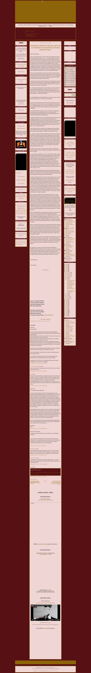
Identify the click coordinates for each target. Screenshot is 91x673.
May (67, 293)
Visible (31, 467)
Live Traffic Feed (70, 65)
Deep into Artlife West (70, 341)
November (69, 273)
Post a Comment (33, 479)
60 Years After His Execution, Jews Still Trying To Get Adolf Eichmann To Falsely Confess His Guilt (69, 329)
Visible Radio (68, 245)
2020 (67, 271)
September (69, 275)
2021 (67, 270)
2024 (67, 266)
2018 (67, 300)
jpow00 (31, 374)
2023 (67, 267)
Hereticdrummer (33, 448)
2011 (67, 308)
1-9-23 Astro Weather (69, 339)
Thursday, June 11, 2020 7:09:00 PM (38, 385)
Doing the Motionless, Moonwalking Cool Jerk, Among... (71, 284)
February (68, 297)
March (68, 296)
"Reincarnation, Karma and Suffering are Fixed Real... (71, 281)
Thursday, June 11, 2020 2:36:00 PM (38, 371)
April (68, 294)
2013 (67, 306)
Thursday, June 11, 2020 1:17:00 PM (38, 363)
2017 (67, 301)
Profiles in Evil (68, 253)
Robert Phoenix (69, 338)
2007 (67, 313)
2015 (67, 304)
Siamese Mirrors (69, 250)
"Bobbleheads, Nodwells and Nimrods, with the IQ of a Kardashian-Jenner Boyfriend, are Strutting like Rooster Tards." (45, 47)
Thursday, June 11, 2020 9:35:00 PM (38, 428)
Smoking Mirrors (69, 71)
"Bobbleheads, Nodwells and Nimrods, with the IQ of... (71, 288)
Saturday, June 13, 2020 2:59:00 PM (38, 476)
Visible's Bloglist (30, 31)
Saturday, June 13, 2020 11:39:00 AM (38, 464)
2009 (67, 311)
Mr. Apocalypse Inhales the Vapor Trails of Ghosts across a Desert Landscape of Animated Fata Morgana (70, 240)
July (67, 278)
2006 (67, 314)
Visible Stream (68, 258)
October (68, 274)
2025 (67, 265)
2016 (67, 303)
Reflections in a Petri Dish (70, 229)
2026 (67, 264)
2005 (67, 315)
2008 (67, 312)
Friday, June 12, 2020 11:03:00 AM (38, 445)
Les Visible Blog (69, 237)
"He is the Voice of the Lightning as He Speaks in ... (71, 291)
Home (45, 481)
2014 (67, 305)
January (68, 298)
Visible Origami (69, 219)
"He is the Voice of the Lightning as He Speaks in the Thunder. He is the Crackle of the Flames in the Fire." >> (56, 483)
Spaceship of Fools (69, 342)
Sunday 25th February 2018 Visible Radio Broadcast (69, 247)
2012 (67, 307)
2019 (67, 299)
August (68, 277)
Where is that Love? (69, 251)
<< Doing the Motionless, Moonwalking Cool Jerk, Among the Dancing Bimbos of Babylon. (35, 482)
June (68, 279)
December (69, 272)
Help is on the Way (69, 259)
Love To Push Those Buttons (35, 366)
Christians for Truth (69, 326)
